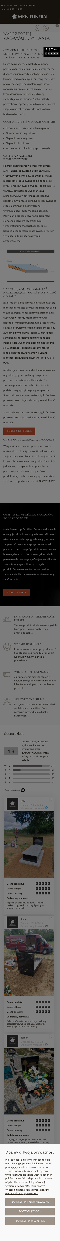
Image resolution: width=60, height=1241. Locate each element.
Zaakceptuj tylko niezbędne (30, 1201)
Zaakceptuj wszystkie (30, 1220)
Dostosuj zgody (30, 1211)
